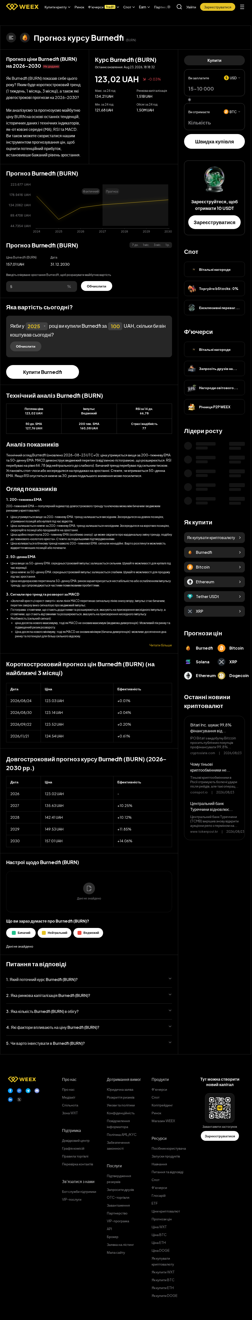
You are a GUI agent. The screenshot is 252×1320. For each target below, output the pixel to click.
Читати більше (160, 645)
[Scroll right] (165, 7)
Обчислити (96, 286)
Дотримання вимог (124, 1079)
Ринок (79, 7)
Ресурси (159, 1138)
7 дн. (135, 245)
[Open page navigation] (11, 37)
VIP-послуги (71, 1199)
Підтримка (71, 1130)
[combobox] (37, 326)
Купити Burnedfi (42, 372)
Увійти (191, 7)
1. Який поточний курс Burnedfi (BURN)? (42, 979)
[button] (58, 7)
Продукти (160, 1079)
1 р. (168, 245)
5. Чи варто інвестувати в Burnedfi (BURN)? (45, 1043)
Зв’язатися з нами (78, 1181)
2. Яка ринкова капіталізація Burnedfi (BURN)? (48, 995)
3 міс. (157, 245)
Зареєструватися (215, 222)
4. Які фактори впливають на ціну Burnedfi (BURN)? (52, 1027)
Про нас (69, 1079)
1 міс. (146, 245)
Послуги (114, 1165)
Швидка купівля (214, 141)
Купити (214, 60)
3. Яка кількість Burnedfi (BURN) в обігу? (42, 1011)
